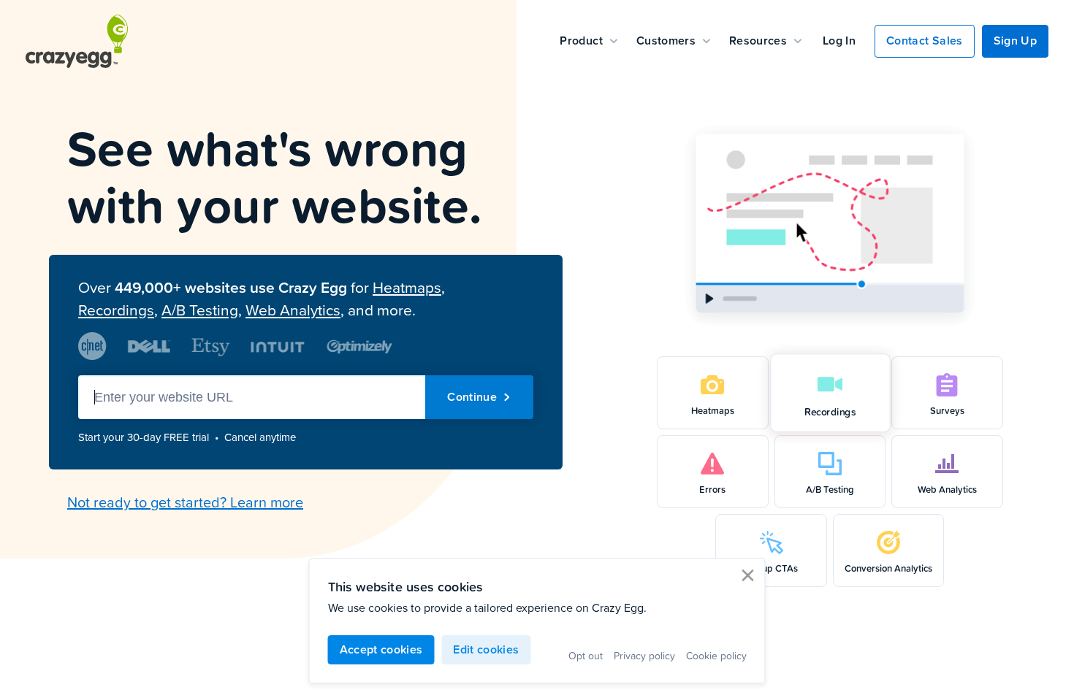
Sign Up (1015, 40)
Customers (666, 40)
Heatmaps (407, 287)
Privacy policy (644, 655)
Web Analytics (292, 310)
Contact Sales (924, 40)
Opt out (585, 655)
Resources (758, 40)
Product (581, 40)
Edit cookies (486, 649)
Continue (472, 396)
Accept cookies (381, 649)
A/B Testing (199, 310)
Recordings (116, 310)
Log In (839, 40)
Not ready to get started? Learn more (185, 501)
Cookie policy (716, 655)
